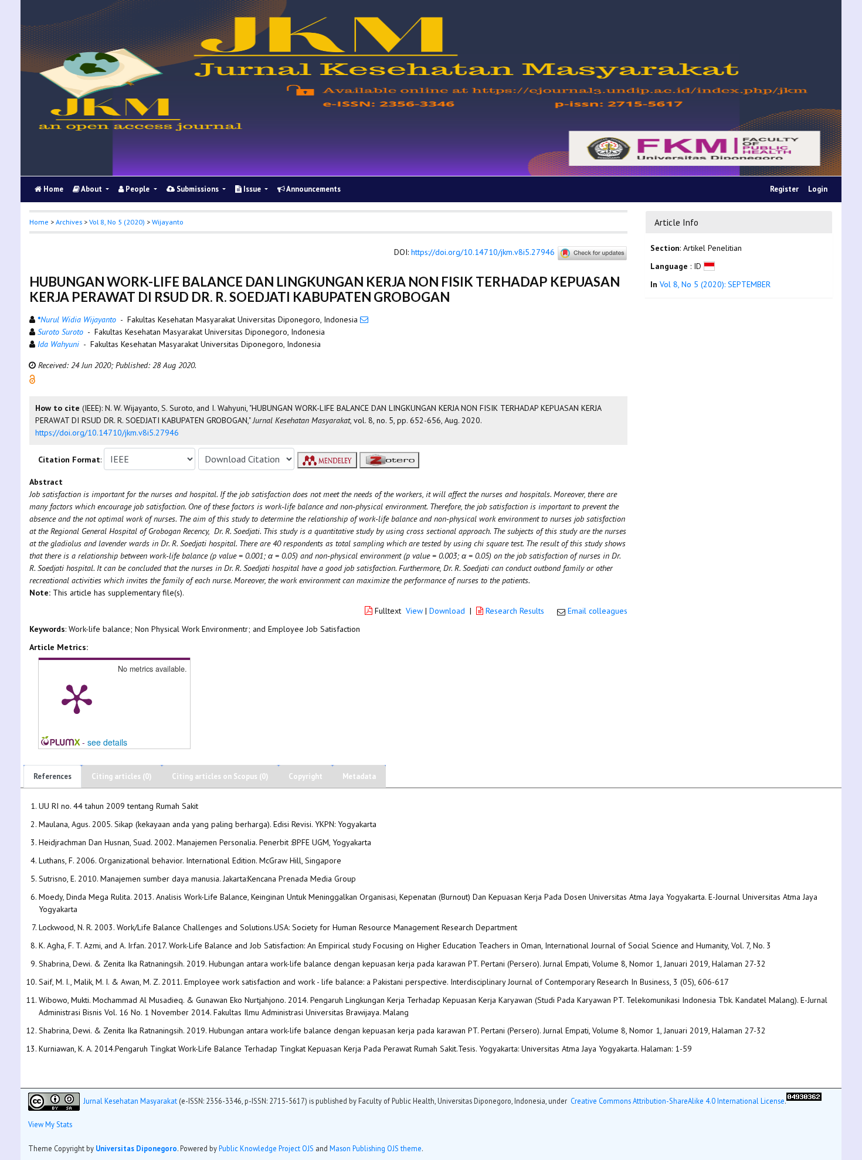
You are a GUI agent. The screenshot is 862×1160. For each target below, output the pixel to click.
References (52, 776)
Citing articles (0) (121, 776)
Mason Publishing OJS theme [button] (376, 1148)
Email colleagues (597, 610)
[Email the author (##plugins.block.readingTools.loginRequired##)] (364, 319)
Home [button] (39, 221)
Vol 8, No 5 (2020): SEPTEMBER (715, 284)
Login (817, 189)
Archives (69, 221)
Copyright (306, 776)
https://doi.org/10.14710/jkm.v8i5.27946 (483, 252)
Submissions (197, 189)
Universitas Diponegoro (136, 1148)
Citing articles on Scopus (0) (220, 776)
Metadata (359, 776)
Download (447, 610)
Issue (252, 189)
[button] (32, 378)
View (414, 610)
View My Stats (50, 1124)
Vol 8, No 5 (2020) (117, 221)
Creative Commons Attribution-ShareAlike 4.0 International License (678, 1100)
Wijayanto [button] (168, 221)
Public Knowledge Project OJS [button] (266, 1148)
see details (107, 742)
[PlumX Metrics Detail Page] (77, 698)
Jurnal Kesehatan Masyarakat (130, 1100)
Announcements (313, 189)
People (137, 189)
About (92, 189)
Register (784, 189)
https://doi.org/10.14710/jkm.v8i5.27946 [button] (107, 432)
